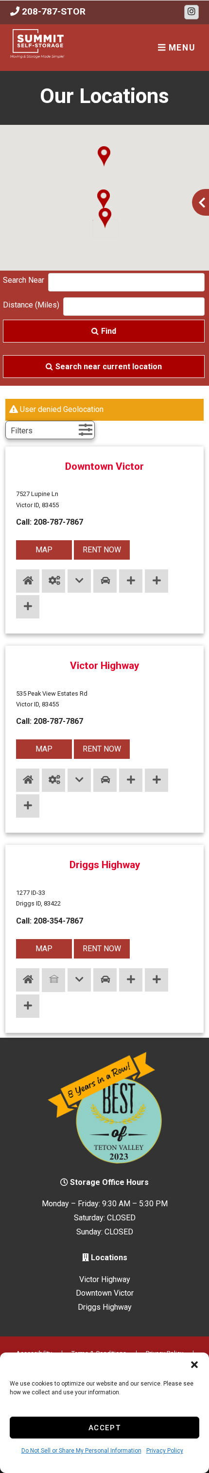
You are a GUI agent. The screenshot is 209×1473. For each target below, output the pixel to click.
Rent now (102, 549)
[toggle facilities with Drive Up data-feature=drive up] (105, 581)
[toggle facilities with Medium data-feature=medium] (156, 581)
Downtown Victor (104, 466)
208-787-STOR (52, 11)
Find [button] (108, 331)
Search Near (23, 280)
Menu (180, 47)
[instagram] (191, 12)
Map (43, 549)
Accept (104, 1427)
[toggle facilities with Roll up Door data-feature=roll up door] (53, 581)
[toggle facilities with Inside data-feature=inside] (27, 581)
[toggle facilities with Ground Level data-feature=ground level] (79, 581)
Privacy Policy (164, 1450)
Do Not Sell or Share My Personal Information (81, 1450)
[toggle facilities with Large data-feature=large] (27, 606)
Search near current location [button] (108, 366)
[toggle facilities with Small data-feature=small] (130, 581)
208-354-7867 (58, 920)
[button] (194, 1365)
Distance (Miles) (31, 304)
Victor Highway (104, 665)
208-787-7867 (58, 522)
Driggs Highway (105, 865)
